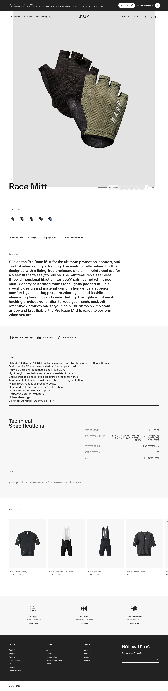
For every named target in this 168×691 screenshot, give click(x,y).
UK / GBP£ (126, 17)
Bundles (30, 17)
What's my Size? (16, 238)
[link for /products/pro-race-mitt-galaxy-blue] (31, 219)
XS (122, 187)
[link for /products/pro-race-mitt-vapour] (22, 219)
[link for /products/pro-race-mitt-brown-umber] (41, 219)
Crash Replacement (72, 238)
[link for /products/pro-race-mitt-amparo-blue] (50, 219)
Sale (23, 17)
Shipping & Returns (50, 238)
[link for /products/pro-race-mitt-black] (13, 219)
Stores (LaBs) (46, 17)
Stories (37, 17)
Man (10, 17)
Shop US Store (125, 5)
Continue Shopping (144, 5)
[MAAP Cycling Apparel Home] (84, 17)
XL (142, 187)
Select (154, 187)
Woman (17, 17)
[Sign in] (150, 16)
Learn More (33, 624)
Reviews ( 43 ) (33, 238)
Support (135, 17)
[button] (27, 670)
